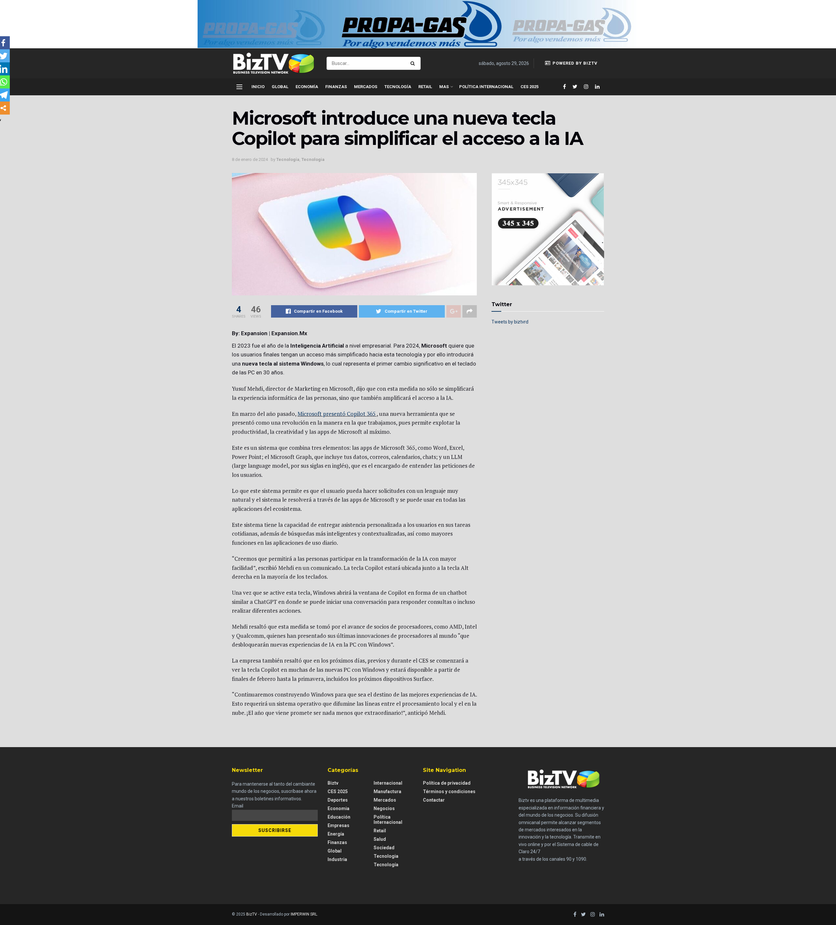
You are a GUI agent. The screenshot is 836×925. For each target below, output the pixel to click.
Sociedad (384, 847)
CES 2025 (530, 86)
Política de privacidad (447, 783)
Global (280, 86)
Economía (307, 86)
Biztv (333, 783)
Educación (339, 817)
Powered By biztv (574, 63)
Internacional (388, 783)
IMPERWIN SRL (304, 914)
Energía (336, 834)
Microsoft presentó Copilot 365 (336, 413)
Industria (337, 859)
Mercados (365, 86)
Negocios (384, 808)
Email (237, 805)
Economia (338, 808)
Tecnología (397, 86)
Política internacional (486, 86)
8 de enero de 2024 (250, 159)
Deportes (338, 800)
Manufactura (387, 791)
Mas (444, 86)
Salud (380, 839)
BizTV (251, 914)
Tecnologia (313, 159)
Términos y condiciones (449, 791)
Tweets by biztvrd (509, 321)
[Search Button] (414, 63)
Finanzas (336, 86)
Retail (425, 86)
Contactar (434, 800)
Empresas (338, 825)
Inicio (258, 86)
